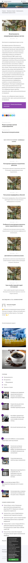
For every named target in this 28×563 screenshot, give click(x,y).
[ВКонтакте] (3, 115)
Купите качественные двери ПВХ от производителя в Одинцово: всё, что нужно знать (12, 484)
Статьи (5, 384)
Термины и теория (8, 387)
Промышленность (8, 377)
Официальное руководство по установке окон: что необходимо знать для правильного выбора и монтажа (18, 473)
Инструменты (7, 379)
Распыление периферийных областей (14, 195)
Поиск (24, 1)
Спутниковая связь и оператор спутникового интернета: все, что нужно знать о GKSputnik (18, 493)
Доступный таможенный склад (18, 427)
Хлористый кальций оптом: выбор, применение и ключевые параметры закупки (18, 405)
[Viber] (8, 115)
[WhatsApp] (10, 115)
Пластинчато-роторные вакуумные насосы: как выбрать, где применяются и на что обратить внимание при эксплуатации (18, 449)
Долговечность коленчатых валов (14, 255)
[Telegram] (14, 115)
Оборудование (9, 382)
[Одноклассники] (5, 115)
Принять (13, 559)
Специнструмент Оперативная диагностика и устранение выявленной (15, 519)
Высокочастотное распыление (10, 132)
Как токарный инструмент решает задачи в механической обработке (14, 533)
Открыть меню (7, 1)
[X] (6, 115)
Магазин (4, 540)
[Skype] (12, 115)
